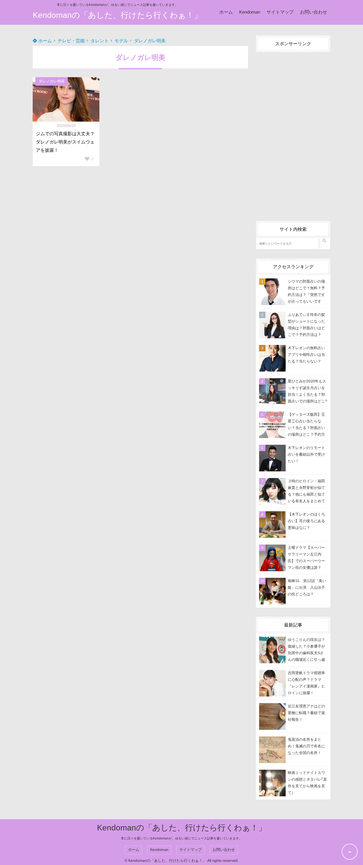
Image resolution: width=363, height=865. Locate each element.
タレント (100, 40)
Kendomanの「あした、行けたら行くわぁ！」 (117, 15)
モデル (121, 40)
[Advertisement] (293, 132)
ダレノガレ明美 (150, 40)
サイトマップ (280, 12)
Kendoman (249, 12)
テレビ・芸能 (71, 40)
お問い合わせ (313, 12)
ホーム (226, 12)
